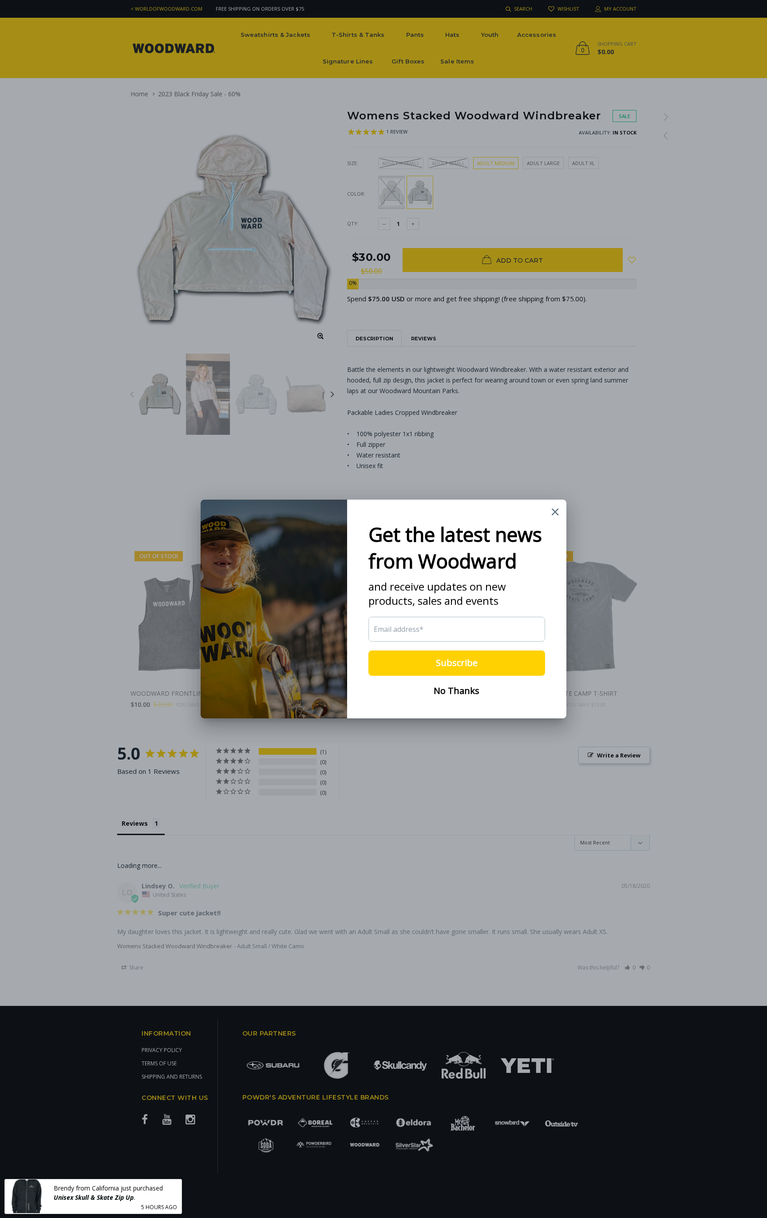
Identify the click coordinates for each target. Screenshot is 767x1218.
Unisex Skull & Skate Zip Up (94, 1197)
